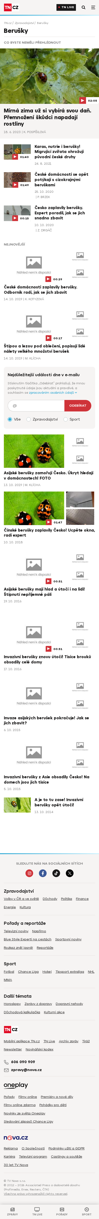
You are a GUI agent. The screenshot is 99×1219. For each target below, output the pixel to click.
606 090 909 (23, 1062)
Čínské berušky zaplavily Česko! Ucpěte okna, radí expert (49, 533)
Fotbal (9, 972)
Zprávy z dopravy (38, 1004)
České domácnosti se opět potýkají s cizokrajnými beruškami (61, 179)
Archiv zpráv (68, 1041)
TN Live (68, 7)
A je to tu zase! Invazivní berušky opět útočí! (59, 802)
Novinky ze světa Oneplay (24, 1113)
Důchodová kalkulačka (22, 1012)
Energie (10, 907)
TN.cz (8, 23)
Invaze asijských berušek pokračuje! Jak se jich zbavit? (46, 721)
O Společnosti (33, 1148)
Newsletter (13, 1049)
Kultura (25, 907)
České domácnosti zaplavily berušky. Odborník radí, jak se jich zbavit (40, 290)
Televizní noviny (16, 931)
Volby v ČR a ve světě (21, 899)
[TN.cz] (11, 7)
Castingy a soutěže (66, 1157)
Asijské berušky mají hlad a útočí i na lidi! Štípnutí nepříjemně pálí (44, 592)
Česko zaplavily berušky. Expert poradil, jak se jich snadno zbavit (60, 213)
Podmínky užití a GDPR (67, 1148)
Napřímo (39, 931)
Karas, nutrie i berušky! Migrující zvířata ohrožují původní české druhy (59, 152)
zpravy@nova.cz (26, 1070)
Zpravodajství (24, 23)
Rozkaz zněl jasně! (18, 948)
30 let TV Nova (16, 1165)
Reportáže (45, 948)
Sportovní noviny (68, 939)
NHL (91, 972)
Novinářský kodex (39, 1049)
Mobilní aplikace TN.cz (22, 1041)
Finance (82, 899)
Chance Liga (28, 972)
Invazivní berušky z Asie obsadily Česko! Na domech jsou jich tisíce (46, 780)
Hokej (47, 972)
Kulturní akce (54, 1012)
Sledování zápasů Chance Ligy (28, 1121)
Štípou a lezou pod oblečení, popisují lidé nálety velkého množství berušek (44, 349)
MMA (8, 980)
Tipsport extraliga (70, 972)
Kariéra (9, 1157)
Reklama (11, 1148)
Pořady (9, 1097)
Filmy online (28, 1097)
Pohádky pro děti (53, 1105)
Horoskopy (12, 1004)
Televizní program (33, 1157)
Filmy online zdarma (20, 1105)
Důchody (50, 899)
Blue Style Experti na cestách (27, 939)
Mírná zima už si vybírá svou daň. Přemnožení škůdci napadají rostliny (47, 117)
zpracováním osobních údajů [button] (52, 392)
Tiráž (86, 1041)
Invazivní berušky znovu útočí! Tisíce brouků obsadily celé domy (47, 659)
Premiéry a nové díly (57, 1097)
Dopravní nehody (69, 1004)
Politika (66, 899)
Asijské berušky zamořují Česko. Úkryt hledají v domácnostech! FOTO (48, 476)
